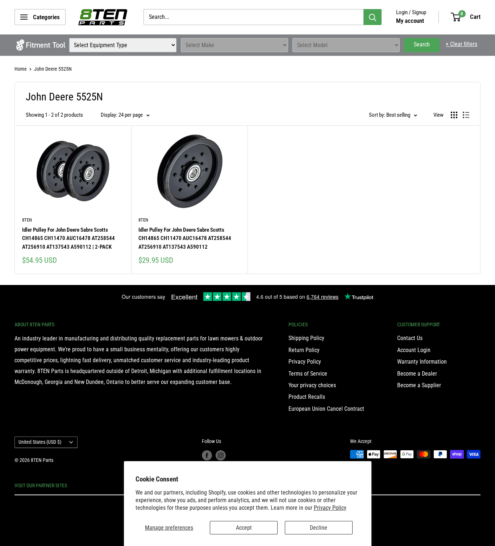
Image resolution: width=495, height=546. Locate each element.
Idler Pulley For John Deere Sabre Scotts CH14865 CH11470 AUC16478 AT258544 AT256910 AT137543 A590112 (184, 238)
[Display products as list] (466, 115)
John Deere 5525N (53, 69)
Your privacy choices (312, 385)
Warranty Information (422, 361)
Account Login (413, 350)
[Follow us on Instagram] (221, 455)
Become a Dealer (417, 373)
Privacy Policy (330, 507)
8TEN (27, 220)
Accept (244, 527)
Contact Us (410, 338)
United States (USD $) (39, 442)
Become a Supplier (419, 385)
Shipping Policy (306, 338)
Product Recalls (306, 396)
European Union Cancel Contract (326, 408)
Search (422, 44)
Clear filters (461, 44)
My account (410, 20)
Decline (318, 527)
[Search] (372, 17)
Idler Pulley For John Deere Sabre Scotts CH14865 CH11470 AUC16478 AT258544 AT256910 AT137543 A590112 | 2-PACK (68, 238)
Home (20, 69)
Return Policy (304, 350)
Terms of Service (307, 373)
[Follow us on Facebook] (207, 455)
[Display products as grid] (454, 115)
